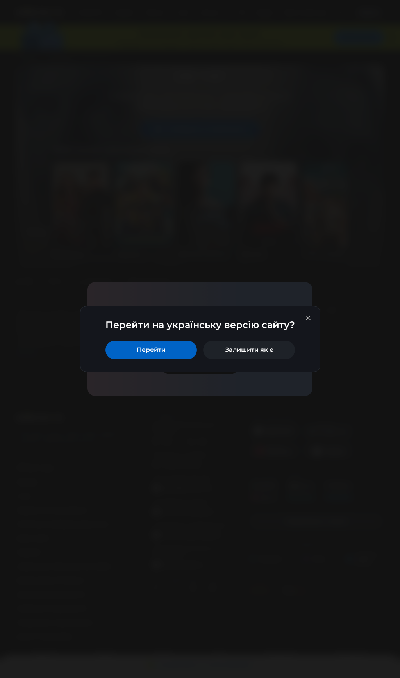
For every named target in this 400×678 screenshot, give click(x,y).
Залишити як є (249, 349)
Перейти (151, 349)
